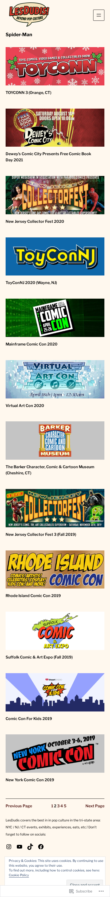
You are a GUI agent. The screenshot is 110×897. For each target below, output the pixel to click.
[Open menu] (98, 15)
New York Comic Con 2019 (30, 779)
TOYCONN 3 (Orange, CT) (28, 92)
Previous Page (19, 806)
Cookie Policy (19, 875)
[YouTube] (19, 846)
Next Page (94, 806)
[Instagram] (9, 846)
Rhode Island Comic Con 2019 (33, 595)
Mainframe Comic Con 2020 (31, 344)
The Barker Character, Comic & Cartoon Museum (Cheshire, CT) (50, 469)
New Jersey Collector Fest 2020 (35, 221)
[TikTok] (30, 846)
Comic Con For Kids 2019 (29, 718)
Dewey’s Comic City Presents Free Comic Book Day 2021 (48, 156)
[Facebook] (41, 846)
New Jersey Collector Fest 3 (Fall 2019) (41, 534)
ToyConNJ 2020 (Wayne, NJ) (31, 282)
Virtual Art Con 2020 (25, 405)
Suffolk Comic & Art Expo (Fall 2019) (39, 657)
